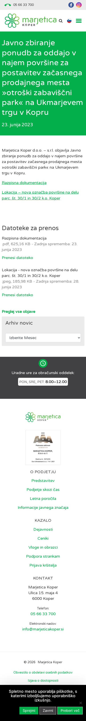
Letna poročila (43, 498)
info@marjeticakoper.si (43, 629)
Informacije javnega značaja (43, 507)
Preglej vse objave (18, 311)
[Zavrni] (80, 703)
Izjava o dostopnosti (43, 680)
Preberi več (70, 710)
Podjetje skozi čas (43, 489)
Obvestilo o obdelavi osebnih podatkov (43, 672)
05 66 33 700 (23, 5)
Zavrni (48, 710)
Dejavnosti (43, 529)
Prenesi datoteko (17, 257)
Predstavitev (43, 480)
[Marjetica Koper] (30, 20)
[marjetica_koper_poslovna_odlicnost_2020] (43, 447)
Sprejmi (29, 710)
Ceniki (43, 538)
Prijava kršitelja (43, 565)
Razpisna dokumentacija (24, 182)
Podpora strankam (43, 556)
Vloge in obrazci (43, 547)
